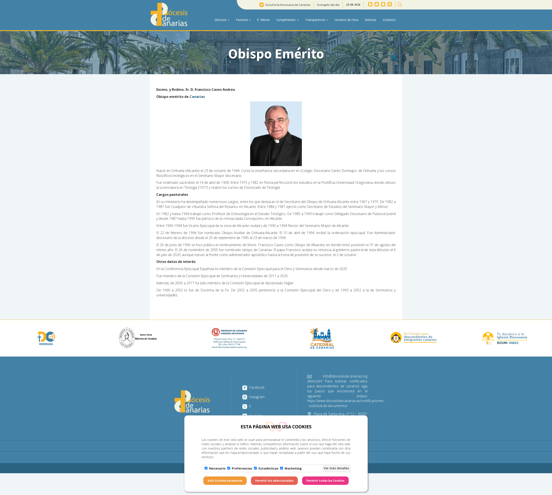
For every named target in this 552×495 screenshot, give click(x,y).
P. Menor (263, 20)
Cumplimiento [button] (286, 20)
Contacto (389, 20)
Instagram (256, 396)
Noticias (370, 20)
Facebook (256, 387)
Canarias (197, 96)
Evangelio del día (328, 5)
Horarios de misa (346, 20)
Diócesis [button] (220, 20)
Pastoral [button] (242, 20)
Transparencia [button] (315, 20)
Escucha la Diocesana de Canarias (287, 5)
